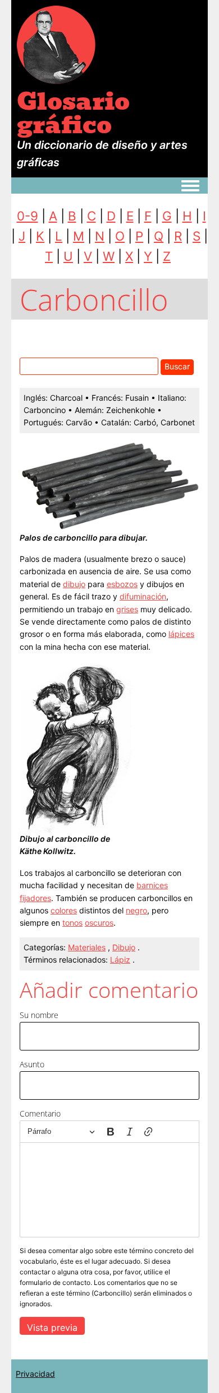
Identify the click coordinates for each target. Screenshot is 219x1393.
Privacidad (35, 1373)
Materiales (87, 947)
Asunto (32, 1064)
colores (64, 910)
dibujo (74, 584)
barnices (152, 885)
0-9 (27, 215)
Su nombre (39, 1015)
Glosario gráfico (73, 113)
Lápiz (120, 959)
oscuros (99, 922)
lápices (181, 634)
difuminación (143, 596)
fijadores (35, 898)
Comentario (40, 1113)
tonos (72, 922)
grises (127, 609)
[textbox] (109, 1189)
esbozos (122, 584)
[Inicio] (56, 44)
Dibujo (123, 947)
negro (136, 910)
